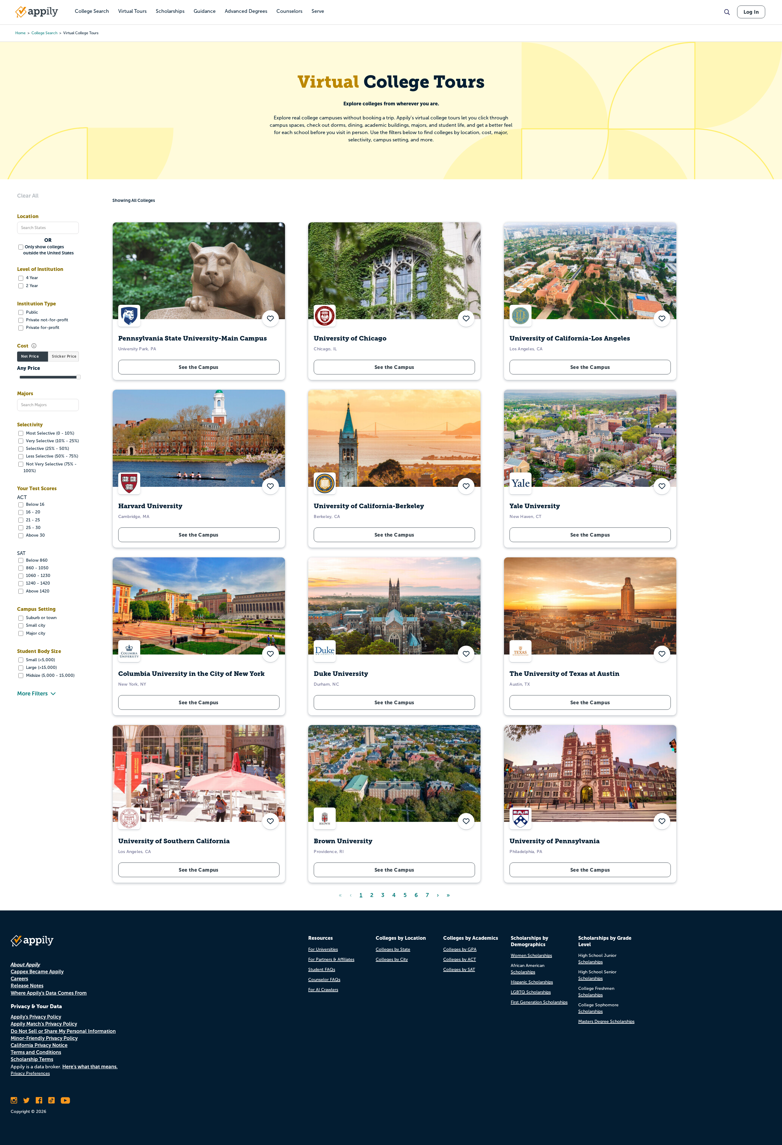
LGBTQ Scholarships (531, 992)
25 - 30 (33, 527)
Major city (35, 633)
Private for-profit (42, 327)
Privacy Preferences (30, 1073)
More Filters (32, 694)
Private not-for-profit (46, 320)
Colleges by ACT (459, 959)
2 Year (31, 285)
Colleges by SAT (459, 969)
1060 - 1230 (37, 575)
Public (31, 312)
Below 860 (36, 560)
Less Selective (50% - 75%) (51, 456)
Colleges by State (393, 949)
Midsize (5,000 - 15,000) (50, 675)
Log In (751, 12)
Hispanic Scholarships (532, 982)
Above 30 (35, 535)
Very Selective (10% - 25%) (52, 441)
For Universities (323, 949)
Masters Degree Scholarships (606, 1021)
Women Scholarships (531, 955)
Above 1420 (37, 591)
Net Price (30, 356)
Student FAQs (321, 969)
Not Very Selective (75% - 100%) (50, 467)
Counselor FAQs (324, 979)
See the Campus (590, 367)
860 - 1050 (37, 568)
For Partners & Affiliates (331, 959)
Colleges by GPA (460, 949)
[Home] (36, 12)
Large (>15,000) (41, 667)
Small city (35, 625)
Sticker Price (64, 356)
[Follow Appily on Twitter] (26, 1100)
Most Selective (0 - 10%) (49, 433)
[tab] (32, 357)
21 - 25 (32, 520)
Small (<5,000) (40, 660)
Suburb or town (41, 617)
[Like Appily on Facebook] (39, 1100)
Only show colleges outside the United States (48, 249)
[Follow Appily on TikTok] (51, 1100)
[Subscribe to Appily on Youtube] (65, 1100)
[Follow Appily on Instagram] (14, 1100)
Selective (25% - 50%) (47, 448)
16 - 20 (32, 512)
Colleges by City (392, 959)
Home (20, 33)
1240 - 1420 (37, 583)
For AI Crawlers (323, 989)
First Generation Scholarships (539, 1002)
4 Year (31, 277)
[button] (662, 318)
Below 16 (34, 504)
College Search (44, 33)
